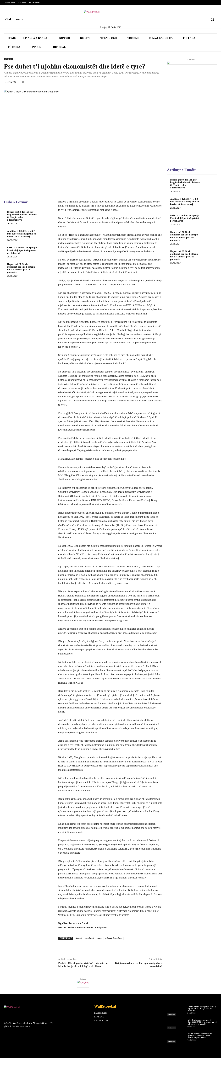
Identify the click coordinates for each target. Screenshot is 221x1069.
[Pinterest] (203, 19)
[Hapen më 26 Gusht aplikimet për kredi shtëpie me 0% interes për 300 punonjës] (208, 255)
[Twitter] (177, 19)
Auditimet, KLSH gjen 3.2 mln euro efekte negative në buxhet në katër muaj (21, 234)
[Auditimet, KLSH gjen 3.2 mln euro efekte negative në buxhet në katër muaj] (44, 234)
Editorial (171, 1028)
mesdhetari (89, 938)
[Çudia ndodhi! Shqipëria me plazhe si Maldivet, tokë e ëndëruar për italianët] (177, 1037)
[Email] (146, 82)
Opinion (8, 59)
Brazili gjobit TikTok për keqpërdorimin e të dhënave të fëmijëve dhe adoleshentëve (22, 216)
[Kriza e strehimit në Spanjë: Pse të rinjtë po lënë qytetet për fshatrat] (44, 251)
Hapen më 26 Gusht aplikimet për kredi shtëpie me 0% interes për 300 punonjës (184, 255)
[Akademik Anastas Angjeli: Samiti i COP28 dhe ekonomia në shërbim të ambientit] (177, 1023)
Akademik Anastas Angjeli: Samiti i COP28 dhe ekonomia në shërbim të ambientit (202, 1022)
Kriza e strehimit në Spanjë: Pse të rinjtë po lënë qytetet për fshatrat (22, 250)
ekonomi (78, 938)
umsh (99, 938)
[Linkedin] (186, 19)
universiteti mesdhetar (113, 938)
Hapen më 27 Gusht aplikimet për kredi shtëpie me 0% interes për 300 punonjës (21, 268)
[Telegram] (161, 82)
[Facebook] (169, 19)
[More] (143, 947)
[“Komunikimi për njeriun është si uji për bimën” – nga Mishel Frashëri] (177, 1010)
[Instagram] (194, 19)
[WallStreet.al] (110, 17)
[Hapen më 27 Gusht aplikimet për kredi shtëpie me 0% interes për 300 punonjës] (44, 267)
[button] (212, 19)
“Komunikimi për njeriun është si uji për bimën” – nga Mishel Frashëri (202, 1009)
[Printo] (153, 82)
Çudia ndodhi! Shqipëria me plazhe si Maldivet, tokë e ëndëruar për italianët (200, 1036)
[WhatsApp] (131, 82)
